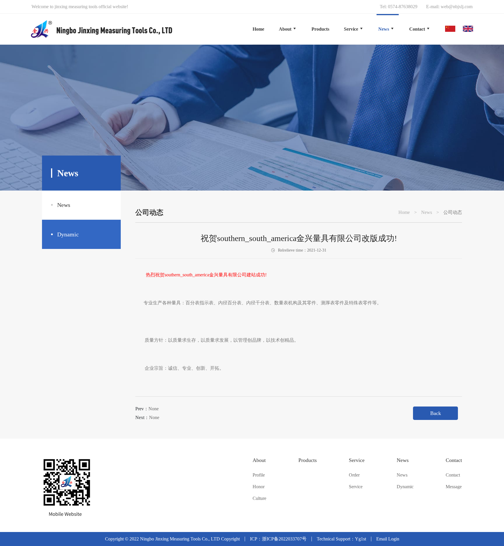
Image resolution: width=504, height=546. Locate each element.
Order (354, 475)
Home (258, 29)
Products (307, 460)
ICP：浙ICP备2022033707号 (278, 538)
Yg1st (360, 538)
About (259, 460)
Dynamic (68, 234)
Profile (259, 475)
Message (454, 486)
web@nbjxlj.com (457, 6)
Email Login (387, 538)
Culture (259, 498)
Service (357, 460)
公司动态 (452, 212)
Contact (454, 460)
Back (435, 413)
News (63, 205)
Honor (259, 486)
